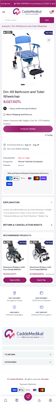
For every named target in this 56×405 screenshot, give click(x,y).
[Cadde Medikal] (27, 12)
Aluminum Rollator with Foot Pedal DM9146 (14, 268)
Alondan (45, 379)
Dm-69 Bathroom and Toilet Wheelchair (23, 94)
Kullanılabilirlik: (9, 158)
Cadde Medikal (16, 379)
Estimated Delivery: (15, 145)
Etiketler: (7, 165)
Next (51, 262)
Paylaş (50, 135)
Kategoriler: (8, 161)
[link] (5, 400)
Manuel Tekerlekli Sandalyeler (30, 161)
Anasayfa (6, 26)
